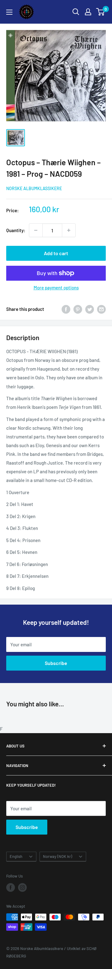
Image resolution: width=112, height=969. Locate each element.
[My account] (88, 11)
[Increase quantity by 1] (68, 230)
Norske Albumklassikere (34, 188)
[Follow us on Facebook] (10, 887)
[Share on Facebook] (66, 309)
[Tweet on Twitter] (89, 309)
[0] (101, 12)
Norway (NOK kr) (57, 856)
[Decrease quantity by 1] (35, 230)
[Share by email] (101, 309)
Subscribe (56, 663)
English (16, 856)
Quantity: (15, 230)
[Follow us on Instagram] (22, 887)
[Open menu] (9, 12)
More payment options (56, 287)
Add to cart (56, 253)
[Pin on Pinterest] (77, 309)
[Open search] (75, 11)
